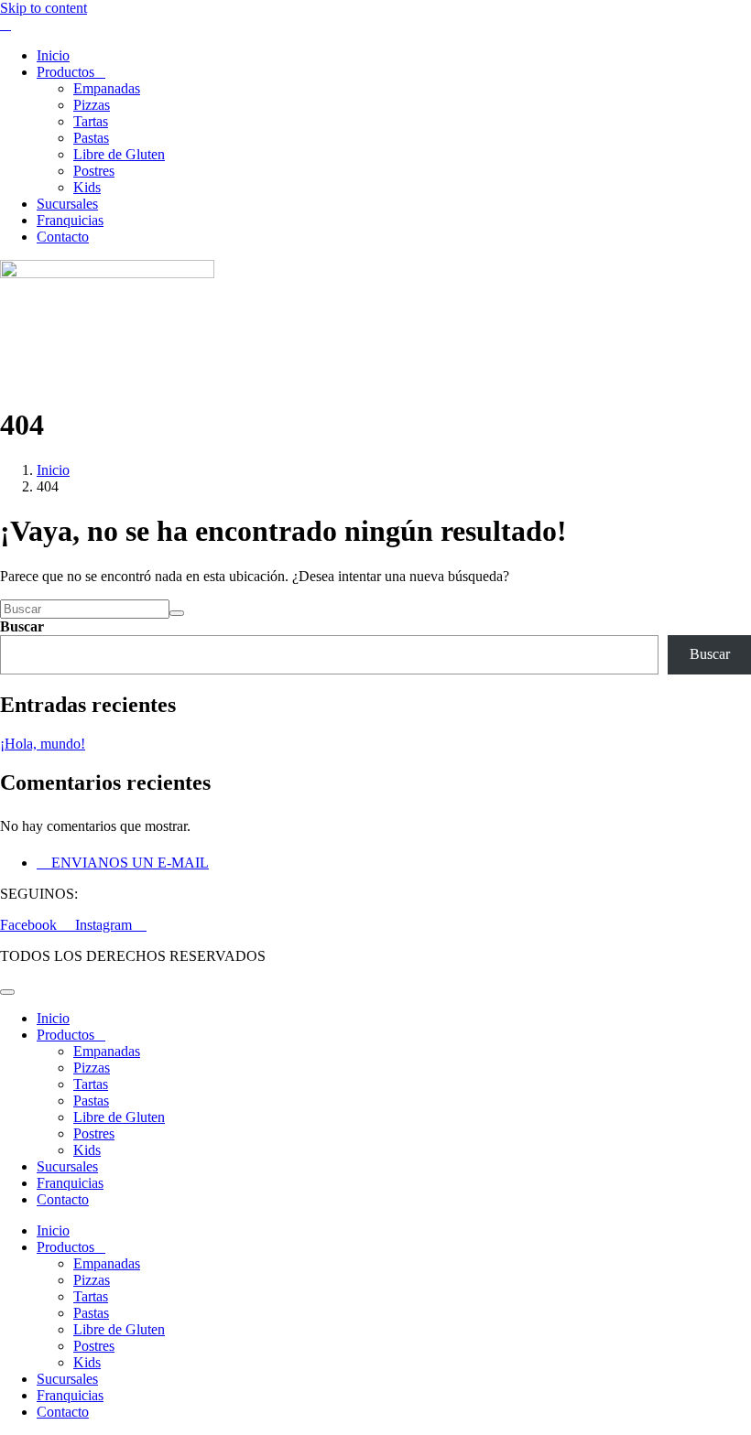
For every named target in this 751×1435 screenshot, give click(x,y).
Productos (65, 72)
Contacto (63, 236)
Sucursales (67, 203)
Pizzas (91, 105)
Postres (93, 170)
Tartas (90, 121)
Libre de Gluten (119, 154)
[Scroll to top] (7, 992)
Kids (87, 187)
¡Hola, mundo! (42, 743)
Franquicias (70, 220)
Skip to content (43, 8)
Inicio (53, 55)
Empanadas (106, 88)
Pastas (91, 138)
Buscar (22, 626)
